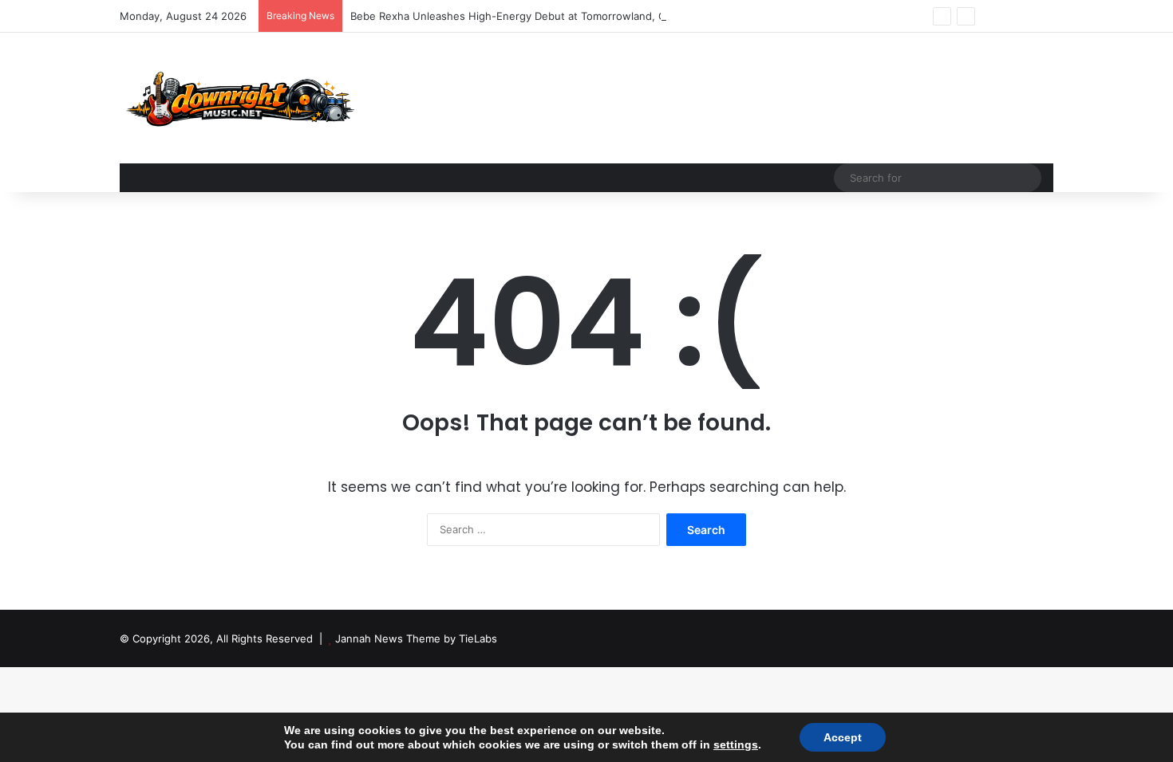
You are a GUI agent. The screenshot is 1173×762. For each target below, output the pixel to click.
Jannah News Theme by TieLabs (416, 638)
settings (735, 744)
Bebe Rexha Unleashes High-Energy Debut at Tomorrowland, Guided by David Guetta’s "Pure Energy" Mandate (626, 16)
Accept (842, 737)
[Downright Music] (237, 98)
